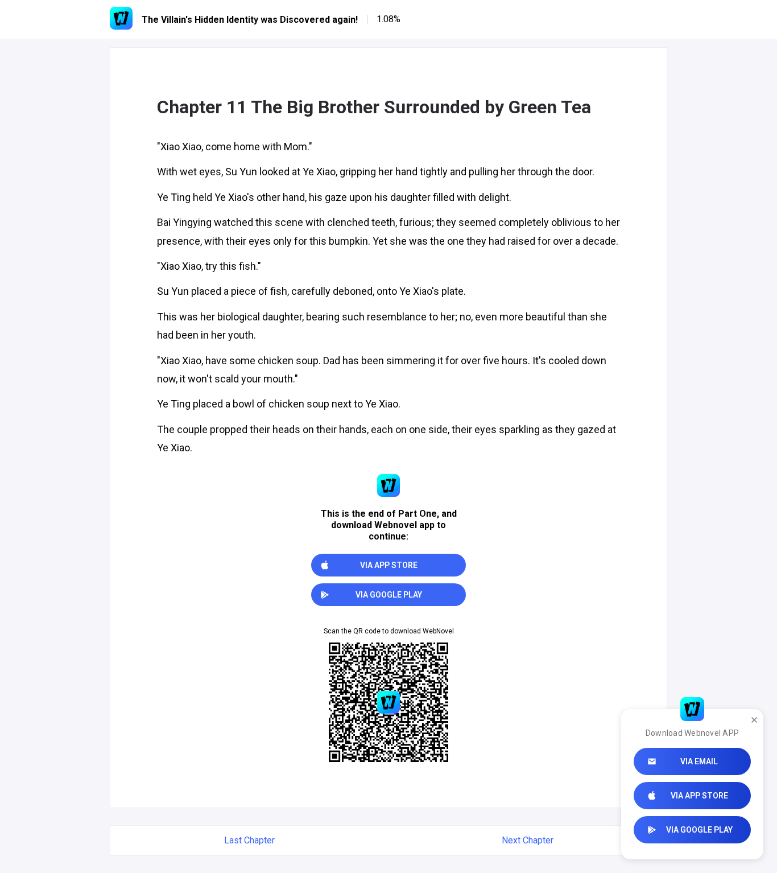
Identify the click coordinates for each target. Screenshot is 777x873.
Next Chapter (527, 840)
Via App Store (699, 795)
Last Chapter (249, 840)
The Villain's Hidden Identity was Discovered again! (250, 19)
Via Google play (699, 829)
